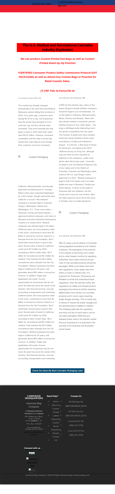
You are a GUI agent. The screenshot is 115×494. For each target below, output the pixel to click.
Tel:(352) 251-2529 (41, 3)
